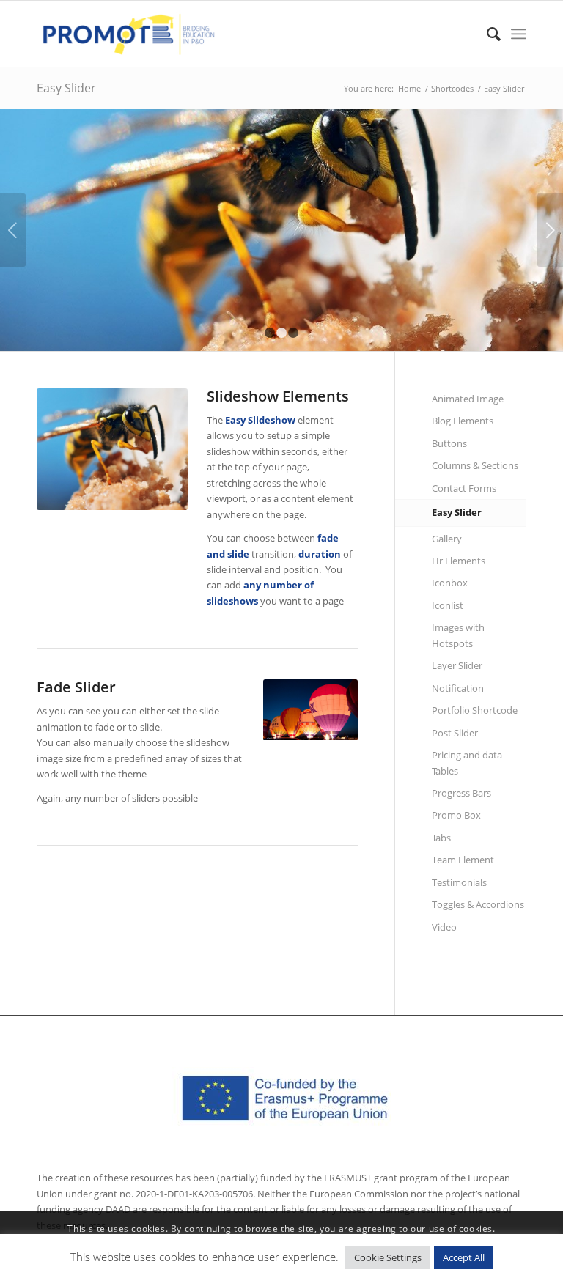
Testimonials (459, 882)
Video (444, 927)
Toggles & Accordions (478, 904)
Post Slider (455, 732)
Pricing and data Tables (467, 762)
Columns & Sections (475, 465)
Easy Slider (66, 88)
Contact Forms (464, 488)
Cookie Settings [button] (388, 1257)
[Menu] (518, 33)
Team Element (463, 859)
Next (550, 230)
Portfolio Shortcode (475, 710)
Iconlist (447, 605)
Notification (458, 688)
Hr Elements (458, 560)
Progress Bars (461, 792)
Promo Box (456, 814)
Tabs (441, 837)
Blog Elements (462, 420)
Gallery (447, 538)
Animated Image (468, 398)
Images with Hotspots (458, 635)
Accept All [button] (464, 1257)
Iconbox (450, 582)
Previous (13, 230)
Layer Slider (457, 665)
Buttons (449, 443)
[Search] (486, 34)
